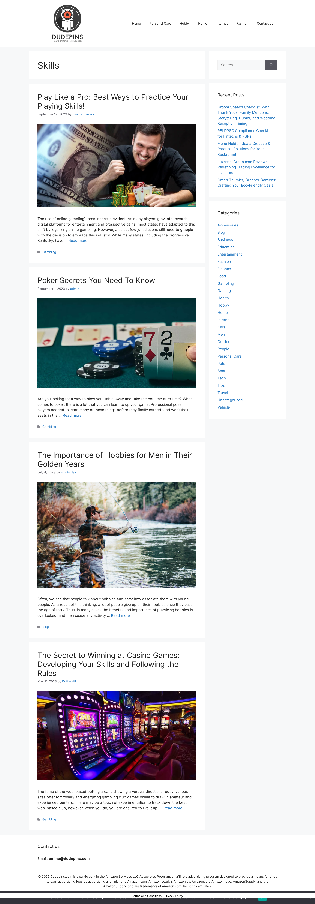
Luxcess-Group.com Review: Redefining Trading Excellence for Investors (246, 167)
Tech (222, 378)
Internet (222, 23)
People (223, 349)
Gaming (224, 291)
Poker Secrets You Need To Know (96, 280)
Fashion (242, 23)
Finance (224, 269)
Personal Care (160, 23)
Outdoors (226, 342)
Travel (223, 393)
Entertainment (230, 254)
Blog (45, 627)
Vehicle (224, 407)
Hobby (185, 23)
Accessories (228, 225)
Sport (222, 371)
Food (222, 276)
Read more (78, 240)
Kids (221, 327)
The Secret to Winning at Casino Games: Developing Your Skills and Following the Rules (109, 664)
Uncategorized (230, 400)
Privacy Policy (173, 896)
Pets (221, 363)
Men (221, 334)
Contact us (265, 23)
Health (223, 298)
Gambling (49, 252)
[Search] (271, 65)
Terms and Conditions (147, 896)
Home (136, 23)
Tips (221, 385)
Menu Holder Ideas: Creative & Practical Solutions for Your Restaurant (244, 149)
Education (226, 247)
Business (225, 240)
